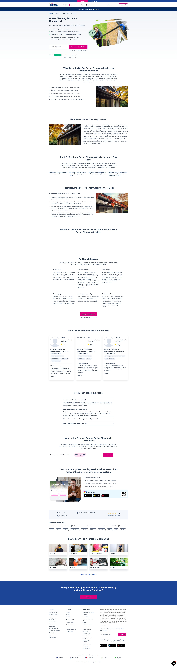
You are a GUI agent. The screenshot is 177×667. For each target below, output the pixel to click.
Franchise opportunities (54, 630)
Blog (50, 635)
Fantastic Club (74, 4)
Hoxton (105, 525)
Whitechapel (102, 529)
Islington (66, 529)
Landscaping (86, 616)
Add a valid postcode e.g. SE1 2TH (57, 54)
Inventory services (87, 629)
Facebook (101, 640)
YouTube (114, 640)
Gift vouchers (52, 623)
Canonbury (84, 529)
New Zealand (75, 657)
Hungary (105, 657)
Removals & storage (87, 624)
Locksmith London (87, 635)
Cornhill (52, 529)
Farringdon (52, 525)
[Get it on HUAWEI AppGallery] (105, 495)
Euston (58, 529)
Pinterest (110, 640)
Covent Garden (74, 529)
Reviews (68, 614)
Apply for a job (81, 4)
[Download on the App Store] (88, 495)
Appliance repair (86, 633)
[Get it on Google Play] (96, 495)
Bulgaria (119, 657)
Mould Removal (86, 648)
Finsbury (74, 525)
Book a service (123, 4)
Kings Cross (98, 525)
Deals (89, 4)
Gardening (51, 13)
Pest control (85, 631)
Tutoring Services (87, 643)
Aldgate (110, 529)
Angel (59, 525)
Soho (116, 529)
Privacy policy (69, 627)
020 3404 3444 (63, 515)
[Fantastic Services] (54, 4)
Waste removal (86, 627)
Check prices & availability (89, 314)
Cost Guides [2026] (53, 612)
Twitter (106, 640)
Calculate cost (108, 455)
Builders (84, 622)
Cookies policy (69, 631)
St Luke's (67, 525)
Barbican (89, 525)
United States (91, 657)
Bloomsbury (122, 525)
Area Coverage (52, 637)
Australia (61, 657)
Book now (88, 597)
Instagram (119, 640)
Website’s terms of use (71, 629)
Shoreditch (113, 525)
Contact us (68, 616)
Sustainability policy (70, 624)
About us (68, 612)
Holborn (82, 525)
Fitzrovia (123, 529)
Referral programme (53, 628)
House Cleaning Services (88, 612)
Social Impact (52, 626)
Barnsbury (92, 529)
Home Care (85, 646)
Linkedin (123, 640)
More (92, 4)
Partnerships (52, 632)
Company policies (70, 622)
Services (65, 4)
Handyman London (87, 638)
